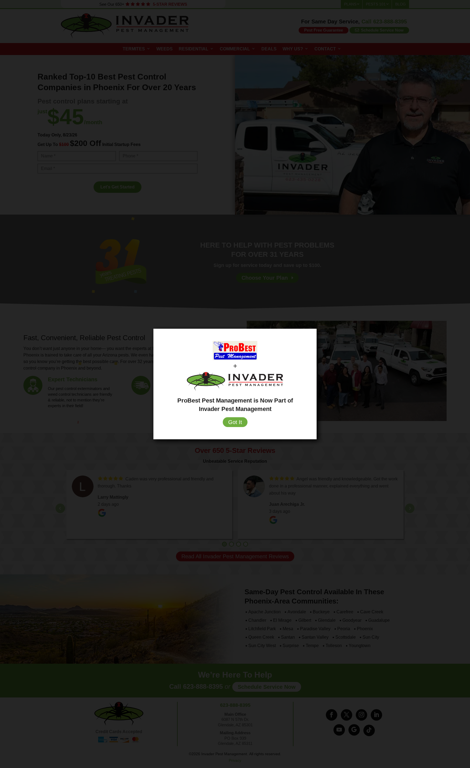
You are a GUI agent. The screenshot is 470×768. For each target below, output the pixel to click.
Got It (235, 422)
